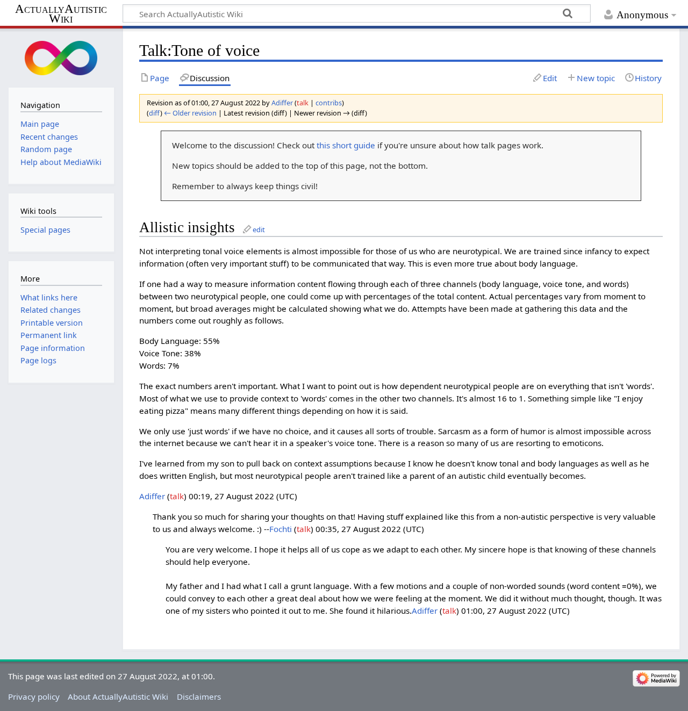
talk (303, 102)
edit (259, 229)
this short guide (346, 145)
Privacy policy (34, 696)
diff (154, 113)
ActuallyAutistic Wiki (61, 14)
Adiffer (152, 496)
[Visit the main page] (61, 56)
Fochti (280, 528)
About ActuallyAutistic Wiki (118, 696)
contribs (329, 102)
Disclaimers (199, 696)
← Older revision (190, 113)
